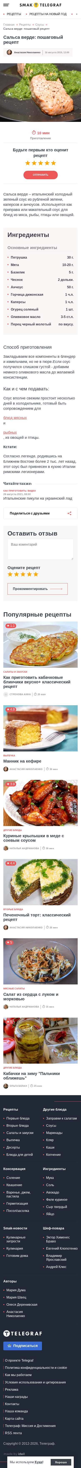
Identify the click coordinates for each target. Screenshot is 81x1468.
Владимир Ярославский (56, 1257)
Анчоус (17, 287)
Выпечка (9, 755)
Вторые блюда (13, 909)
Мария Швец (16, 1297)
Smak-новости (15, 1228)
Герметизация (17, 1203)
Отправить (40, 174)
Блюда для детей (19, 1154)
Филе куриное (57, 1199)
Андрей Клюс (56, 1267)
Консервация (14, 1169)
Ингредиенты (54, 1169)
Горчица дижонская (27, 294)
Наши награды (16, 1397)
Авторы (10, 1281)
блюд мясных (15, 418)
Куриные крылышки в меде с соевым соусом (33, 838)
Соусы (39, 24)
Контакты (12, 1404)
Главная (9, 24)
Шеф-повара (53, 1228)
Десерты (13, 1147)
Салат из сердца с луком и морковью (30, 996)
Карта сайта (14, 1418)
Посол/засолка (17, 1211)
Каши (50, 1147)
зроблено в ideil (14, 1454)
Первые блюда (17, 1118)
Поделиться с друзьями (30, 513)
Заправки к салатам (61, 1118)
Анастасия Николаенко (27, 52)
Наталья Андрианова (24, 848)
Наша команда (16, 1411)
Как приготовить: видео (19, 491)
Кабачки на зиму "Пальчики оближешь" (31, 1075)
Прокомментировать (30, 589)
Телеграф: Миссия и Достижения (30, 1426)
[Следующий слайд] (77, 14)
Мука (50, 1178)
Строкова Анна (20, 694)
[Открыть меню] (6, 4)
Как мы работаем (18, 1375)
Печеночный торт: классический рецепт (37, 917)
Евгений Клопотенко (62, 1248)
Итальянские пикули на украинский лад (37, 498)
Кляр (50, 1140)
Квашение (14, 1185)
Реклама (11, 1389)
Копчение (53, 1154)
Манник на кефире (22, 761)
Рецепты (14, 14)
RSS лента (13, 1433)
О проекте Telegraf (19, 1360)
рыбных (10, 432)
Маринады (54, 1133)
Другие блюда (12, 830)
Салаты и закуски (15, 672)
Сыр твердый (56, 1207)
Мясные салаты (14, 988)
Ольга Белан (18, 1086)
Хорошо (61, 1462)
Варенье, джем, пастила (18, 1194)
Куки (38, 1462)
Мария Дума (16, 1290)
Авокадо (52, 1192)
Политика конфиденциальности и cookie (36, 1367)
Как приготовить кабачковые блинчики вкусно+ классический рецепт (36, 682)
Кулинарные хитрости (16, 1239)
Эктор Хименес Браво (58, 1239)
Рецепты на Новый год (47, 14)
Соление (13, 1178)
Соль (50, 1185)
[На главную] (40, 4)
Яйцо (50, 1214)
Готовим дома (17, 1255)
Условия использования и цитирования (35, 1382)
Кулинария (14, 1248)
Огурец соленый (24, 309)
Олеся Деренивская (21, 1304)
